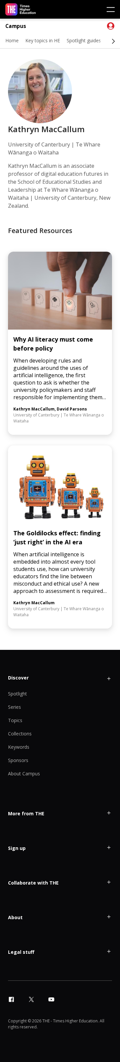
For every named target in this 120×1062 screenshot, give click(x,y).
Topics (15, 720)
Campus (15, 26)
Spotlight (17, 693)
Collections (20, 733)
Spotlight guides (84, 40)
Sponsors (18, 760)
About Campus (24, 773)
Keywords (18, 747)
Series (14, 707)
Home (12, 40)
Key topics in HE (42, 40)
